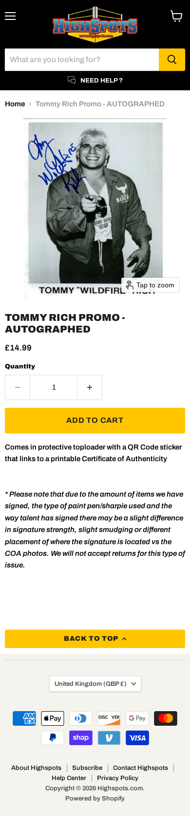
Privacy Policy (117, 778)
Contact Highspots (140, 768)
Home (15, 104)
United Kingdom (91, 683)
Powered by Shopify (95, 798)
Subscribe (87, 768)
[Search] (172, 60)
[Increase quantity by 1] (89, 387)
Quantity (20, 366)
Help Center (69, 778)
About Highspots (36, 768)
